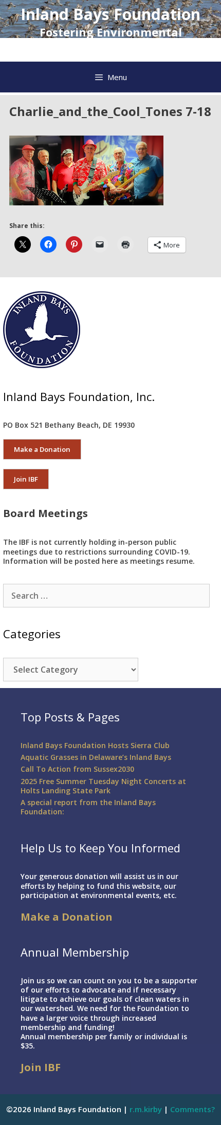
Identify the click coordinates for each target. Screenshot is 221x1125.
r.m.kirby (146, 1109)
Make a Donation (42, 449)
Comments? (192, 1109)
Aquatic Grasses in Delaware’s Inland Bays (96, 757)
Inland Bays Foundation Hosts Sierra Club (95, 745)
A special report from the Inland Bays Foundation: (88, 806)
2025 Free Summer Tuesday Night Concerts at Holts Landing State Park (103, 785)
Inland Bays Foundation (110, 14)
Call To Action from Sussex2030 (77, 769)
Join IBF (26, 479)
